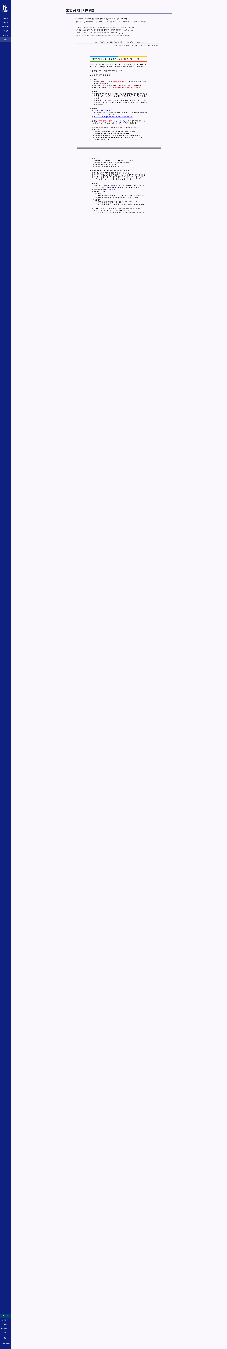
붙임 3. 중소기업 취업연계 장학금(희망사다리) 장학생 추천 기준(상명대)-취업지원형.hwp (103, 35)
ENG (3, 1343)
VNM (8, 1343)
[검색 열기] (5, 1333)
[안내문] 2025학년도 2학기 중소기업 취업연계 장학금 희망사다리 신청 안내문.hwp (102, 27)
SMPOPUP (5, 1320)
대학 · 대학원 (5, 27)
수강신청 (5, 1316)
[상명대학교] (5, 9)
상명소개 (5, 18)
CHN (5, 1343)
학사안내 (5, 35)
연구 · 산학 (5, 31)
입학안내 (5, 22)
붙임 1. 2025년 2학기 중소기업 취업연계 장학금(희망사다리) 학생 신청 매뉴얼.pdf (102, 30)
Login (5, 1324)
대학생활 (5, 39)
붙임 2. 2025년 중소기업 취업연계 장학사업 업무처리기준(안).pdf (97, 33)
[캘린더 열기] (5, 1338)
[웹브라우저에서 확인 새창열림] (133, 27)
